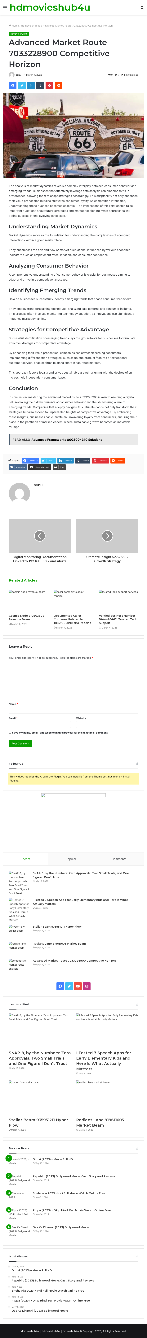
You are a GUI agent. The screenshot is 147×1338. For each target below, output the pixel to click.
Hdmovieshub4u (31, 25)
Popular (71, 859)
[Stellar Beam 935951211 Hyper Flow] (19, 932)
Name (13, 703)
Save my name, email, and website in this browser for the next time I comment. (60, 732)
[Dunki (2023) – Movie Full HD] (19, 1164)
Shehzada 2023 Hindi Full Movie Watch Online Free (69, 1193)
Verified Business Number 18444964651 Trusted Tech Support (118, 619)
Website (81, 718)
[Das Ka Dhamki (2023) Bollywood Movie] (19, 1232)
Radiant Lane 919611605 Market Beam (59, 943)
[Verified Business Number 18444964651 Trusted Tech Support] (118, 601)
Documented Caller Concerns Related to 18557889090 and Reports (72, 619)
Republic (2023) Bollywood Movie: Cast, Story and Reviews (74, 1176)
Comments (119, 859)
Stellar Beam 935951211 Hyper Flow (57, 926)
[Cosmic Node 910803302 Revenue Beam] (28, 601)
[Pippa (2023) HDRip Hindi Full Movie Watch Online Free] (19, 1215)
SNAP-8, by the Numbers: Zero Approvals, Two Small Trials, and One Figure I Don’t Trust (40, 1058)
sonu (18, 74)
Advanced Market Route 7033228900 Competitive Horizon (74, 960)
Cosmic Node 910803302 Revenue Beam (26, 617)
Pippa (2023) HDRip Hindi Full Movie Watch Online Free (72, 1210)
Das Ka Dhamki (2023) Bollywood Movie (61, 1227)
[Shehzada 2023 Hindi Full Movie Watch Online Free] (19, 1198)
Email (13, 718)
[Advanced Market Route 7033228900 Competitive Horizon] (19, 966)
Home (15, 25)
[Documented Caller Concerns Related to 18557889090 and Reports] (73, 601)
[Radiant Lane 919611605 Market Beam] (19, 949)
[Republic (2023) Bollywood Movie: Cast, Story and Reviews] (19, 1181)
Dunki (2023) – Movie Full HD (53, 1159)
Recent (25, 859)
